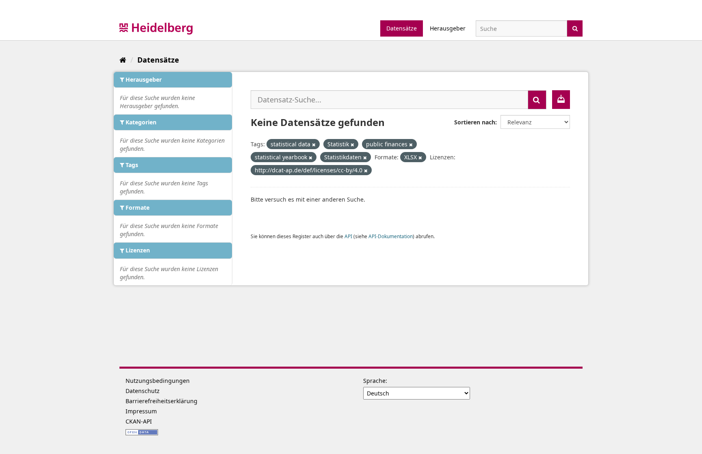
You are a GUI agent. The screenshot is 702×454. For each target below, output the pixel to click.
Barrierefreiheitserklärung (161, 401)
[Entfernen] (314, 144)
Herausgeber (448, 28)
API (348, 236)
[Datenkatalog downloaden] (561, 99)
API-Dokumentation (390, 236)
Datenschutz (143, 391)
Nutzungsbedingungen (158, 380)
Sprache (374, 380)
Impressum (141, 411)
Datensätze (401, 28)
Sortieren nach (474, 122)
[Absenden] (575, 27)
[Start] (122, 60)
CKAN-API (139, 421)
